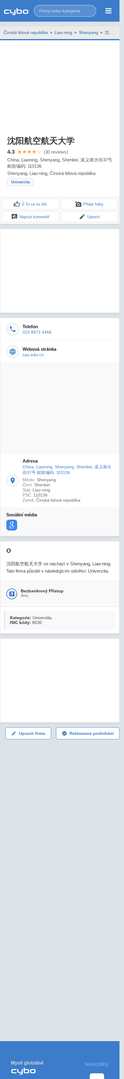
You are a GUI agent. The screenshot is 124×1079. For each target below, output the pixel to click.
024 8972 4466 (37, 332)
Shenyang (88, 32)
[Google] (11, 525)
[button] (65, 11)
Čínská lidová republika (26, 32)
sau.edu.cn (33, 354)
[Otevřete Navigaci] (108, 11)
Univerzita (20, 182)
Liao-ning (63, 32)
